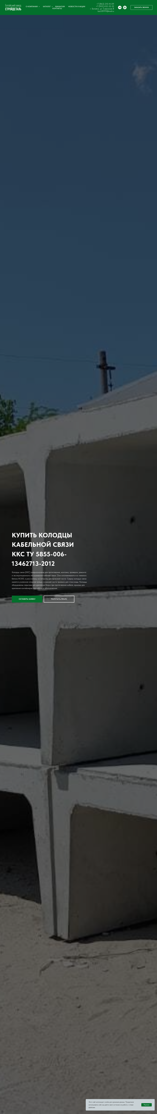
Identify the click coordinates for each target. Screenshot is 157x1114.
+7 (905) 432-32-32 (105, 6)
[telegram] (119, 7)
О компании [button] (32, 6)
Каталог (47, 6)
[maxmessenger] (125, 7)
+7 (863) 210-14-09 (105, 4)
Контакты (57, 8)
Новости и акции (76, 6)
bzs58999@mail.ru (106, 11)
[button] (141, 7)
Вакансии (60, 6)
